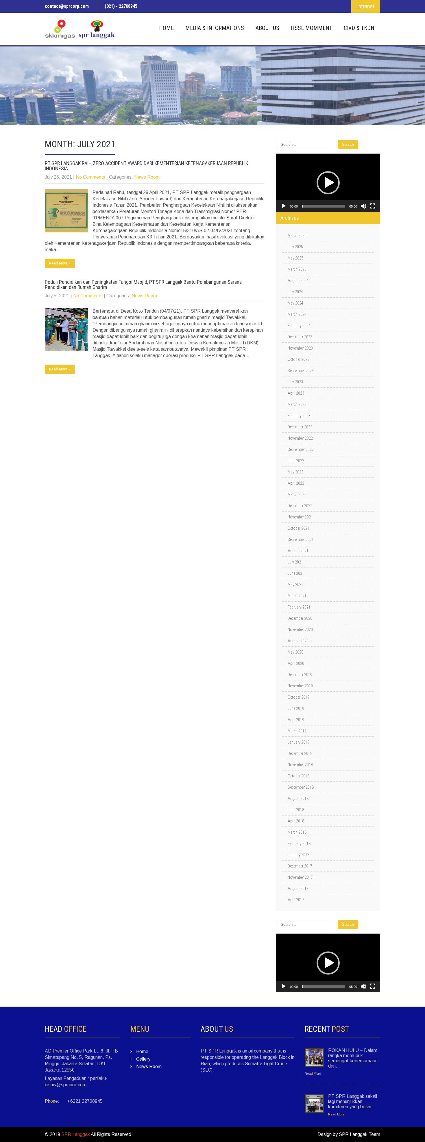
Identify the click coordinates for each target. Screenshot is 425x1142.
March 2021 (297, 596)
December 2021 (300, 505)
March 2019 (297, 731)
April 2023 (296, 393)
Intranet (365, 6)
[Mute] (363, 206)
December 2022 (300, 427)
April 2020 (296, 663)
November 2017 (300, 877)
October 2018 (298, 776)
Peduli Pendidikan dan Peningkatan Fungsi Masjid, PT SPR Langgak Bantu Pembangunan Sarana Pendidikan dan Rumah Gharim (143, 284)
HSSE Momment (311, 28)
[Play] (284, 206)
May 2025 (295, 258)
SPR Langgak (75, 1134)
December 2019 (300, 674)
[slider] (323, 206)
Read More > (60, 263)
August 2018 (298, 798)
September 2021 (301, 539)
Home (166, 28)
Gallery (143, 1059)
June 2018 (296, 809)
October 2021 (298, 528)
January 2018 (298, 854)
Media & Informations (214, 28)
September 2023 (301, 370)
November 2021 (300, 517)
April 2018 (296, 821)
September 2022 (301, 449)
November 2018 (300, 764)
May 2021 (295, 584)
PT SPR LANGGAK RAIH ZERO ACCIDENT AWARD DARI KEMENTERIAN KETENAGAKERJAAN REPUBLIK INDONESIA (146, 165)
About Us (267, 28)
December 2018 (300, 753)
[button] (328, 182)
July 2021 (295, 562)
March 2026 (297, 235)
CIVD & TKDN (359, 28)
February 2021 (299, 607)
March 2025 (297, 269)
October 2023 (298, 359)
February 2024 (299, 325)
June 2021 (296, 573)
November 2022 (300, 438)
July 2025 (295, 247)
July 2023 (295, 382)
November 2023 (300, 348)
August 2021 (298, 550)
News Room (147, 177)
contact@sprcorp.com (67, 6)
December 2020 (300, 618)
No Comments (90, 177)
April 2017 (296, 899)
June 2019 (296, 708)
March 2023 (297, 404)
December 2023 (300, 337)
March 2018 (297, 832)
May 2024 (295, 303)
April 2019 (296, 719)
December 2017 (300, 866)
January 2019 (298, 742)
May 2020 (295, 652)
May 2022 (295, 472)
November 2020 (300, 629)
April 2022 (296, 483)
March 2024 (297, 314)
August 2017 (298, 888)
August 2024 (298, 280)
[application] (328, 183)
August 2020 (298, 641)
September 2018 (301, 787)
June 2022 (296, 460)
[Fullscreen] (373, 206)
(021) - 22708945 (121, 6)
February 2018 (299, 843)
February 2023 (299, 415)
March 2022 (297, 494)
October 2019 (298, 697)
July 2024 (295, 292)
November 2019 (300, 686)
